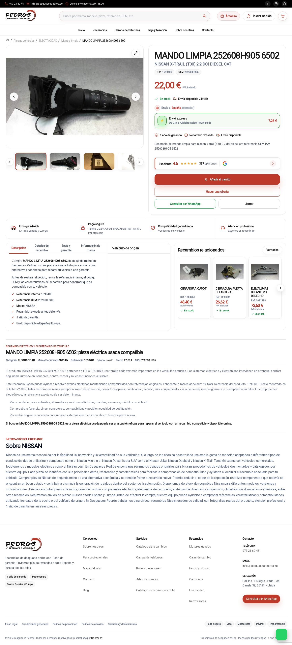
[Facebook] (268, 4)
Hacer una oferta (217, 192)
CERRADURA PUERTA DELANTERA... (229, 290)
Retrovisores (197, 601)
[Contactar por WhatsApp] (281, 634)
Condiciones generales (35, 624)
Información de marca (90, 248)
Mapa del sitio (92, 568)
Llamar (249, 203)
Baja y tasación (157, 30)
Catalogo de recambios (151, 546)
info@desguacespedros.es (260, 566)
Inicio (81, 30)
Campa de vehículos (127, 30)
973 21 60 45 (251, 551)
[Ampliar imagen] (135, 53)
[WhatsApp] (284, 4)
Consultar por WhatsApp (185, 203)
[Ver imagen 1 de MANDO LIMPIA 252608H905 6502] (30, 161)
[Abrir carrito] (282, 16)
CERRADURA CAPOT (193, 288)
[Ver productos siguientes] (280, 288)
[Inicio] (8, 40)
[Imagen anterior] (14, 96)
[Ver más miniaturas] (140, 162)
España (183, 107)
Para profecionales (95, 557)
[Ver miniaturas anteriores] (10, 162)
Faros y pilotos (199, 568)
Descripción (19, 247)
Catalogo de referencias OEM (155, 590)
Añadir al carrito (220, 179)
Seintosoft (96, 638)
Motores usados (200, 546)
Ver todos (272, 249)
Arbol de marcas (147, 579)
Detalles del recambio (42, 248)
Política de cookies (92, 624)
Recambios (100, 30)
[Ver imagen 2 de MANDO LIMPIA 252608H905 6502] (65, 161)
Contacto (208, 30)
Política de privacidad (65, 624)
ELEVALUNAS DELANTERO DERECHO (259, 292)
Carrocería (196, 579)
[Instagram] (276, 4)
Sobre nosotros (184, 30)
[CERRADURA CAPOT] (194, 271)
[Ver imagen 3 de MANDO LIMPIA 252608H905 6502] (99, 161)
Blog (86, 590)
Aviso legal (11, 624)
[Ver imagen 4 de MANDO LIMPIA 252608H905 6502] (133, 161)
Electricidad (196, 590)
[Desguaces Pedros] (20, 15)
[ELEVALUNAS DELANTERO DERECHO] (265, 271)
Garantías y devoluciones (122, 624)
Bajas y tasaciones (148, 568)
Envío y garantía (66, 248)
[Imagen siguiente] (135, 96)
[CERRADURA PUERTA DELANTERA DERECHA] (229, 271)
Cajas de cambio (200, 557)
